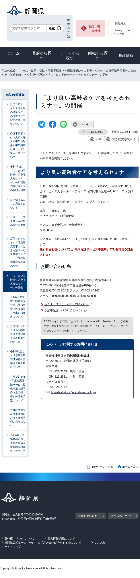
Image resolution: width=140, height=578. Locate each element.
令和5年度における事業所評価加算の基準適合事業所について (18, 359)
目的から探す (42, 55)
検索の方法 (68, 28)
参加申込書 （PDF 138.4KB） (63, 310)
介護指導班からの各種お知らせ (84, 70)
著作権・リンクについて (20, 538)
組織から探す (98, 55)
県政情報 (126, 55)
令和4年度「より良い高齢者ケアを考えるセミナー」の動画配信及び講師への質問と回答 (18, 178)
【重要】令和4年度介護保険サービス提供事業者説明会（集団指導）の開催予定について (18, 388)
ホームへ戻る (130, 466)
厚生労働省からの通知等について (18, 203)
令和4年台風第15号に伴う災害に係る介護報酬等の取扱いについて (18, 443)
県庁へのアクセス (122, 515)
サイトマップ (13, 546)
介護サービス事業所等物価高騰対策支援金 (18, 223)
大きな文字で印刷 (124, 139)
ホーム (14, 53)
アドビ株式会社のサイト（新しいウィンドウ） (99, 326)
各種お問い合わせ (89, 515)
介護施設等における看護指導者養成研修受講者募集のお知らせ (18, 334)
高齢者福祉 (54, 70)
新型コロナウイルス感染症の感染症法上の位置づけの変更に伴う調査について (18, 114)
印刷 (98, 139)
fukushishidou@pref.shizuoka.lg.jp (73, 392)
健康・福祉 (38, 70)
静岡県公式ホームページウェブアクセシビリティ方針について (43, 542)
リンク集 (99, 542)
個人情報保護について (61, 538)
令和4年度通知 (36, 74)
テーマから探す (70, 55)
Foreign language (119, 32)
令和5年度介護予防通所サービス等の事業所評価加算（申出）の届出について (18, 306)
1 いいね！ (85, 124)
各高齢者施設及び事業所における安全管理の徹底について (18, 417)
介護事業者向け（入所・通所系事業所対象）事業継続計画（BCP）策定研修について (18, 145)
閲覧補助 (120, 23)
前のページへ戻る (102, 466)
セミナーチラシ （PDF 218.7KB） (66, 304)
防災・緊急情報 (94, 28)
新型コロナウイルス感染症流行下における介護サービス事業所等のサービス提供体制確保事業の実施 (18, 252)
